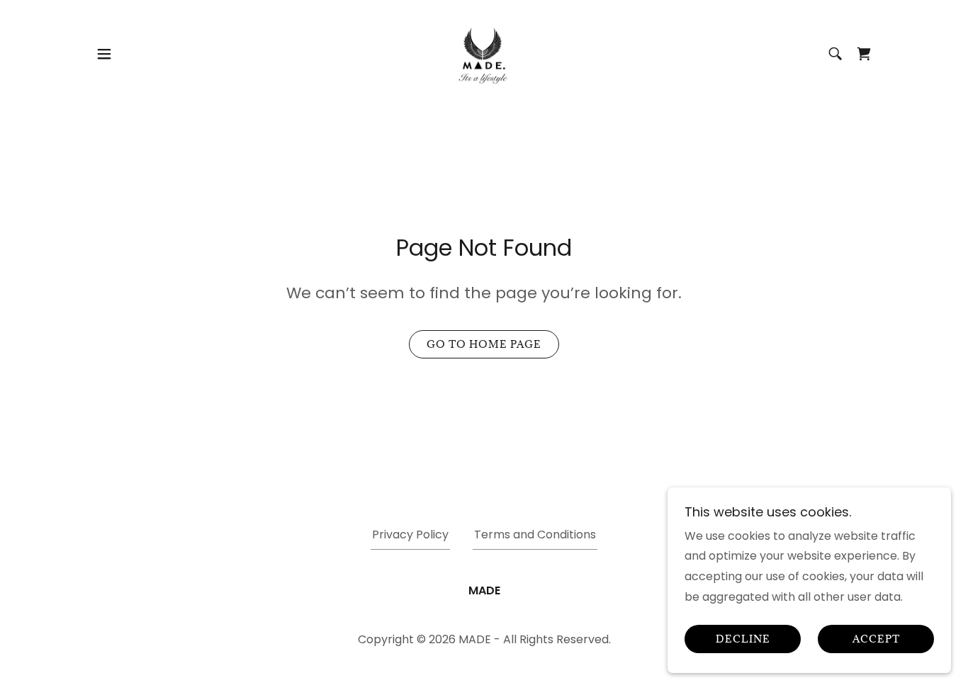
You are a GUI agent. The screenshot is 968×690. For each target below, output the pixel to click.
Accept (876, 639)
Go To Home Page (484, 344)
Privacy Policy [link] (410, 534)
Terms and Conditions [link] (535, 534)
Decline (743, 639)
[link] (484, 53)
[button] (104, 54)
